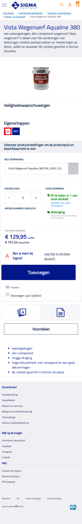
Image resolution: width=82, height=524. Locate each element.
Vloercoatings (9, 417)
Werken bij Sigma (11, 476)
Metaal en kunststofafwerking (17, 411)
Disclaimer (6, 498)
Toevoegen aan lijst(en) (25, 295)
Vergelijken (14, 287)
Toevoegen (39, 272)
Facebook (6, 446)
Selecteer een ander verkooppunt (60, 204)
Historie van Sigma (11, 471)
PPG (17, 506)
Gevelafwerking (10, 394)
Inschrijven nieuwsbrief (13, 440)
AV (18, 498)
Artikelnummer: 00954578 (20, 208)
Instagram (7, 452)
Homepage (8, 13)
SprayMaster (8, 400)
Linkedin (6, 457)
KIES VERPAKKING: (14, 159)
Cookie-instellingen (33, 498)
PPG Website (8, 482)
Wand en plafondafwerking (15, 423)
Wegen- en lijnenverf (15, 16)
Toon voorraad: (54, 188)
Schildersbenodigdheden (31, 13)
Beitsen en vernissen (12, 406)
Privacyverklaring (54, 498)
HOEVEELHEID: (12, 188)
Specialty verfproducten (59, 13)
